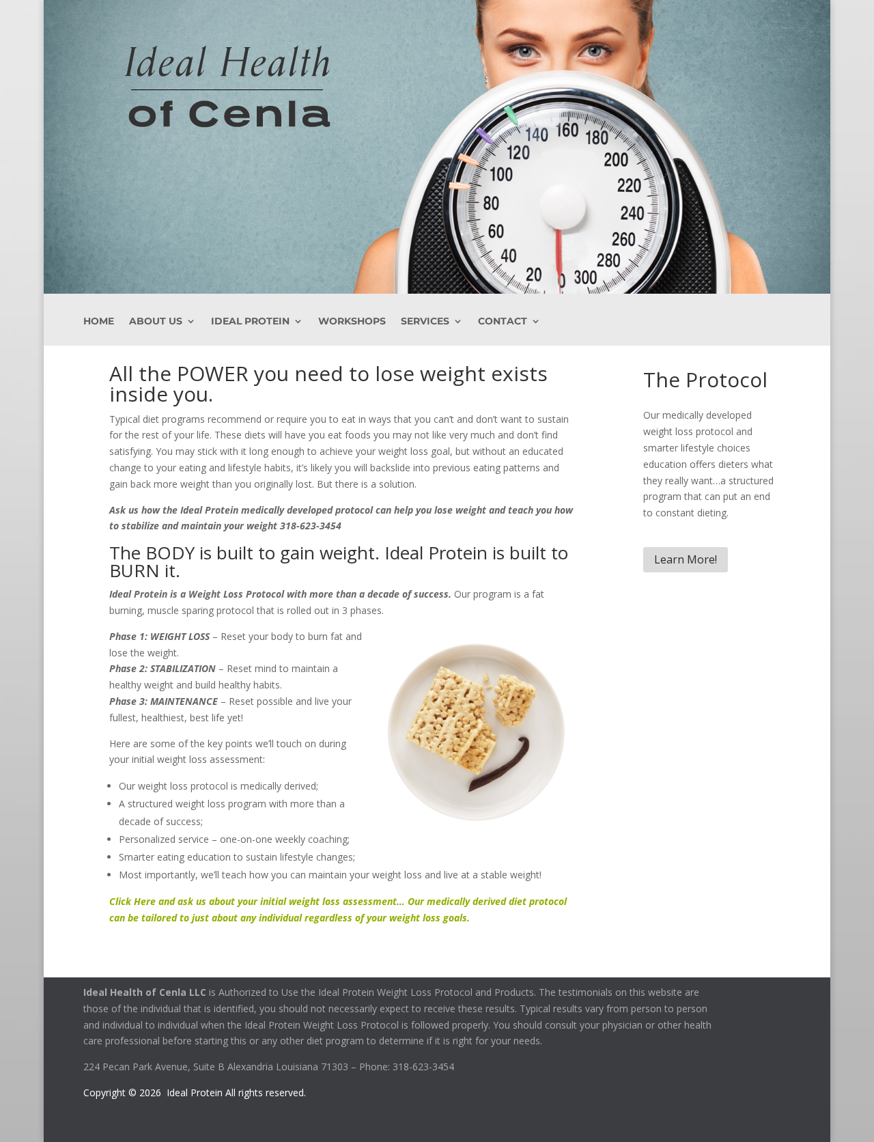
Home (98, 321)
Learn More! (685, 559)
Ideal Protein (250, 321)
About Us (155, 321)
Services (425, 321)
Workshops (352, 321)
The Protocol (705, 379)
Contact (502, 321)
